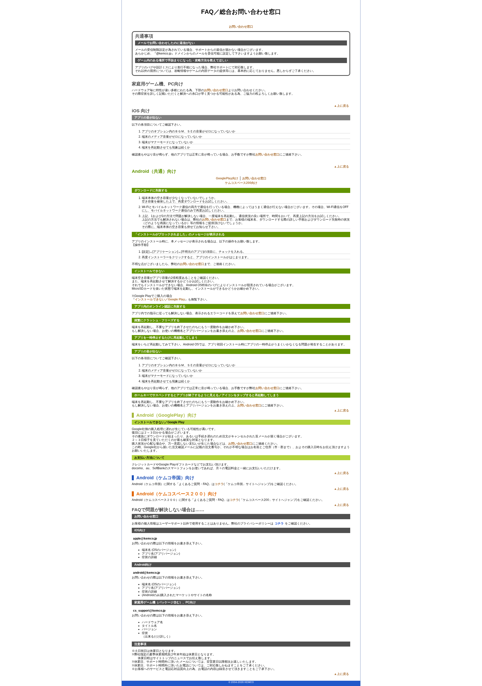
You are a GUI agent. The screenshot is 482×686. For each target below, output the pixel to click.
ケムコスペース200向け (241, 183)
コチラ (219, 484)
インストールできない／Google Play (160, 299)
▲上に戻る (341, 106)
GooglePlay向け (227, 178)
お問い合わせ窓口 (241, 26)
